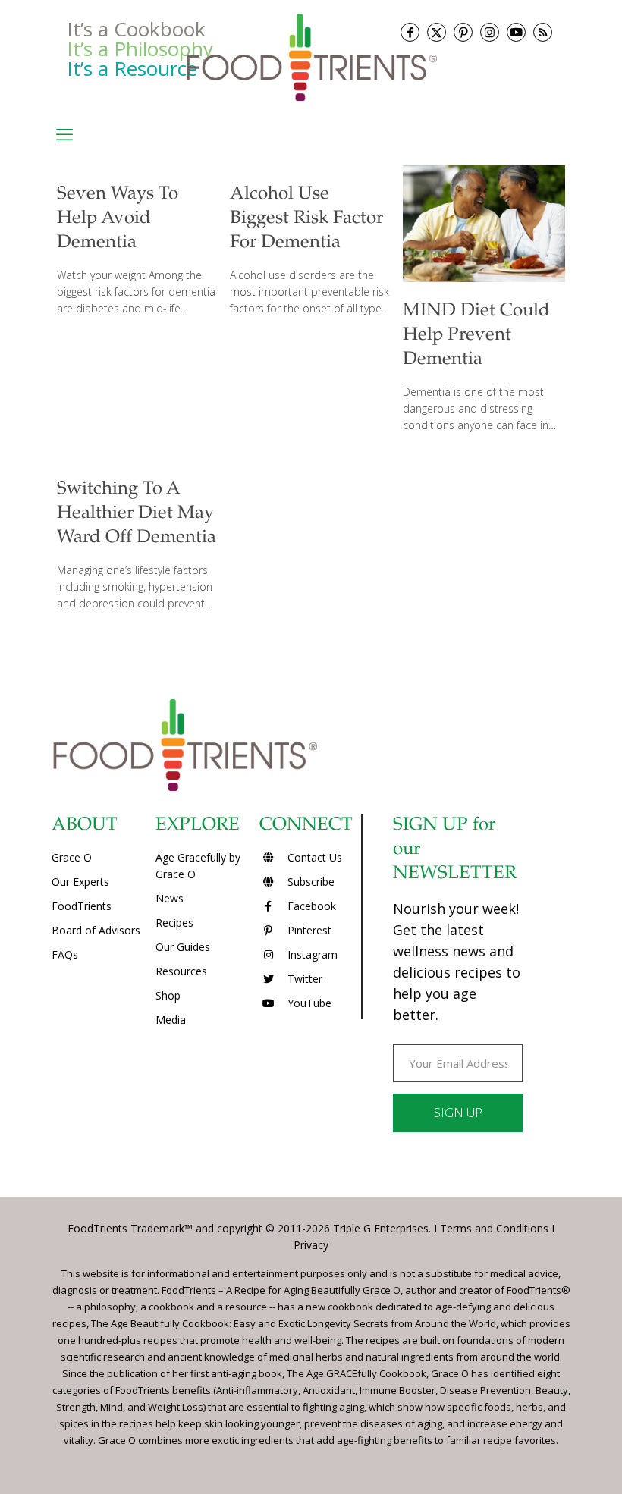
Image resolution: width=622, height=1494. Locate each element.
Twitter (303, 978)
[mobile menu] (64, 133)
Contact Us (313, 857)
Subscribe (309, 881)
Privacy (311, 1245)
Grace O (72, 857)
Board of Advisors (96, 930)
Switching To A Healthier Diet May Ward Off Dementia (136, 514)
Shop (168, 995)
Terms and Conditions (494, 1228)
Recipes (174, 922)
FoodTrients (82, 906)
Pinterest (307, 930)
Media (171, 1019)
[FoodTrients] (311, 56)
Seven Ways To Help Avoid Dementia (117, 219)
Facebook (310, 906)
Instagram (311, 954)
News (170, 898)
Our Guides (183, 947)
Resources (181, 971)
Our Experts (80, 881)
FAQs (65, 954)
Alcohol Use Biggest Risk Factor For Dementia (306, 219)
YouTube (307, 1003)
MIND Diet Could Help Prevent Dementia (476, 336)
